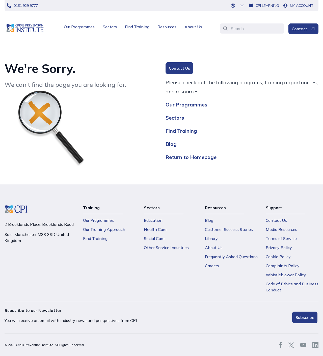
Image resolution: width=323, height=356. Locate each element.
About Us (193, 26)
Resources (166, 26)
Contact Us (179, 68)
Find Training (137, 26)
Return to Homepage (191, 157)
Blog (171, 144)
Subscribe (304, 317)
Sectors (110, 26)
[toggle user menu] (239, 5)
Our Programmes (79, 26)
